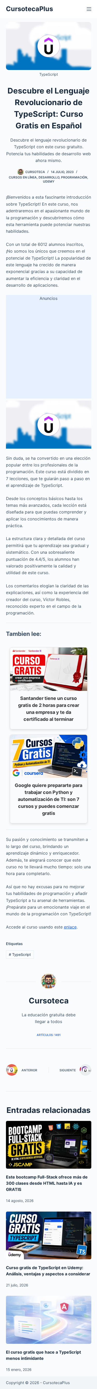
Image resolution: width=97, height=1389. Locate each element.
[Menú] (89, 9)
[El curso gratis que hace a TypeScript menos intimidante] (48, 1320)
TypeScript (20, 954)
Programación (74, 177)
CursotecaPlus (29, 9)
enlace (70, 927)
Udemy (48, 181)
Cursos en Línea (23, 177)
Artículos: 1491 (49, 1035)
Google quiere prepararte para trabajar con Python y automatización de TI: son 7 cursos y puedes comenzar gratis (48, 799)
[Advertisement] (48, 350)
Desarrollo (49, 177)
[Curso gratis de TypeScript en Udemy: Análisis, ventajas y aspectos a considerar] (48, 1236)
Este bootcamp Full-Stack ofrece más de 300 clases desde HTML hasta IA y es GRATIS (47, 1183)
